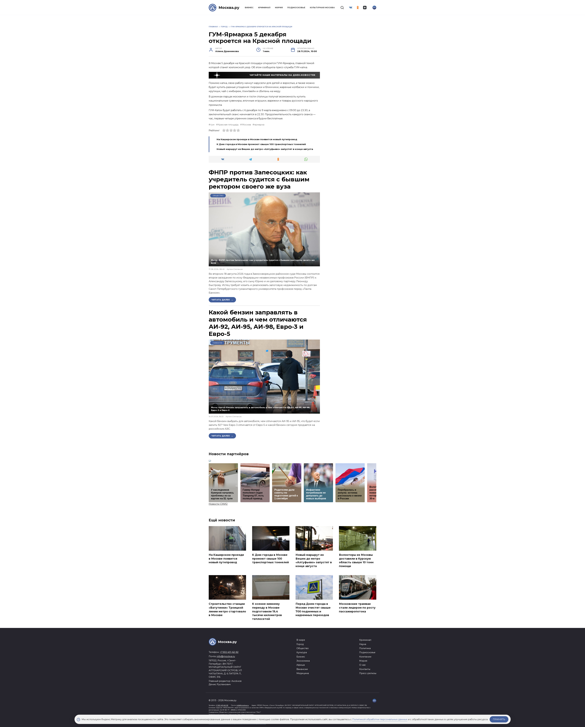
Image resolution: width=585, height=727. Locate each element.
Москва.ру (229, 7)
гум (212, 124)
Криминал (264, 7)
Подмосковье (296, 7)
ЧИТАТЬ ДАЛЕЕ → (222, 299)
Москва (246, 124)
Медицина (302, 673)
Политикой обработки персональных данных (379, 719)
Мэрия (279, 7)
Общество (218, 195)
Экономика (303, 660)
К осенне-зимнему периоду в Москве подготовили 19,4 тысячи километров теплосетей (267, 611)
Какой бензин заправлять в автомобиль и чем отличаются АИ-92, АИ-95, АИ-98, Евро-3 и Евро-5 (258, 323)
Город (300, 644)
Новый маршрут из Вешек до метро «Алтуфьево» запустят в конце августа (265, 149)
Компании (365, 656)
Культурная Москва (322, 7)
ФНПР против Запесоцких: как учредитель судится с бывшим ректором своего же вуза (259, 179)
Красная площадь (228, 124)
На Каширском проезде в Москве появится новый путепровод (257, 139)
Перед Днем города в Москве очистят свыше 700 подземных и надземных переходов (313, 609)
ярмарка (259, 124)
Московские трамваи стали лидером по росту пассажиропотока (357, 607)
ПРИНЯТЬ (499, 719)
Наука (362, 644)
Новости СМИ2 (218, 504)
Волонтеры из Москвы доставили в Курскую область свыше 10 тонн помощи (356, 560)
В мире (300, 640)
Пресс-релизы (367, 673)
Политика (365, 648)
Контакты (364, 669)
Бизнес (249, 7)
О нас (362, 665)
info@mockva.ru (226, 656)
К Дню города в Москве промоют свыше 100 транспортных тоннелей (261, 144)
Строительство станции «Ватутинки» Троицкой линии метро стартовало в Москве (227, 609)
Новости (217, 343)
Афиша (300, 665)
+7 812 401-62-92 (229, 652)
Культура (301, 652)
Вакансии (302, 669)
